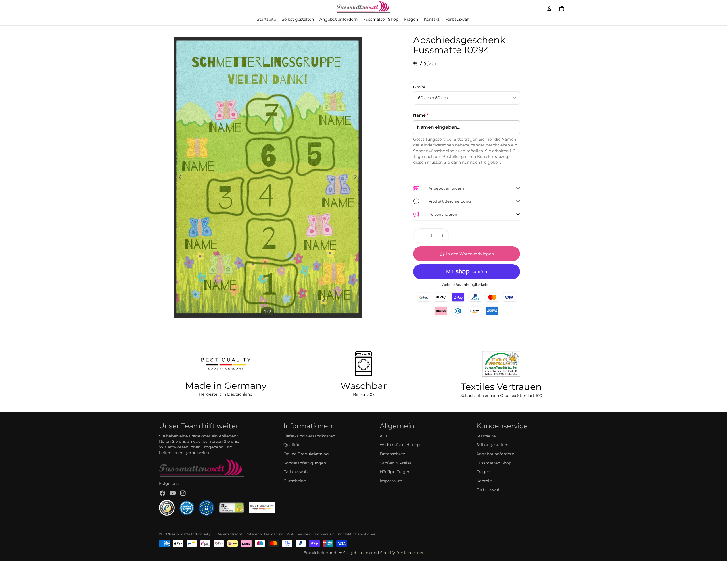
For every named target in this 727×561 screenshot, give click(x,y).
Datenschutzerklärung (264, 534)
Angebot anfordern (495, 453)
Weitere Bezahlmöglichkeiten (467, 285)
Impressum (391, 480)
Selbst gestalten (492, 444)
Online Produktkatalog (306, 453)
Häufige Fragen (395, 471)
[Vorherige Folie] (178, 177)
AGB (384, 436)
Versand (305, 534)
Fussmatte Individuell (190, 534)
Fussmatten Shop (493, 463)
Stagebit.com (356, 552)
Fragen (483, 471)
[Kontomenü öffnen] (549, 8)
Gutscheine (294, 480)
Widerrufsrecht (229, 534)
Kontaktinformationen (357, 534)
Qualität (291, 444)
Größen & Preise (395, 463)
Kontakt (484, 480)
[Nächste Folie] (357, 177)
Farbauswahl (296, 471)
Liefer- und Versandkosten (309, 436)
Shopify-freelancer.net (402, 552)
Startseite (486, 436)
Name (421, 115)
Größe (419, 87)
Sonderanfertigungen (304, 463)
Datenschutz (392, 453)
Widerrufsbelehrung (400, 444)
